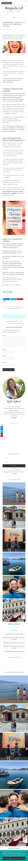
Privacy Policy (14, 468)
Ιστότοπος (5, 362)
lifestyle (22, 306)
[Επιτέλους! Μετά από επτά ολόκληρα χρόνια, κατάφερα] (14, 610)
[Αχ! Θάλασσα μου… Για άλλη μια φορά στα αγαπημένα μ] (14, 563)
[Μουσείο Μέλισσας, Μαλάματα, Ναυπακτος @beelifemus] (14, 540)
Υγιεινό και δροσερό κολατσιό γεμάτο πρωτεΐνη (14, 651)
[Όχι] (26, 855)
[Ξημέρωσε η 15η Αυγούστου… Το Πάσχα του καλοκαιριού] (14, 517)
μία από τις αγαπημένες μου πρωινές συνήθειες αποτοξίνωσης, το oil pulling (13, 191)
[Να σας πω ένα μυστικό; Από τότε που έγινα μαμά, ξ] (14, 587)
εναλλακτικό (16, 308)
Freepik (9, 54)
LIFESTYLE (13, 306)
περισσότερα (14, 417)
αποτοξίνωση (11, 308)
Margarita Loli (14, 9)
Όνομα (4, 349)
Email (4, 355)
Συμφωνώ (6, 858)
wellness (7, 308)
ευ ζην (19, 308)
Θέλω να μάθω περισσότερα (18, 858)
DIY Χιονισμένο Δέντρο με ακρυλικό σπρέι (14, 634)
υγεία (21, 308)
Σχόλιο (4, 335)
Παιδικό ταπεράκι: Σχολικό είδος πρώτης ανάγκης (14, 642)
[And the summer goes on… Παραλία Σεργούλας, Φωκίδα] (14, 493)
